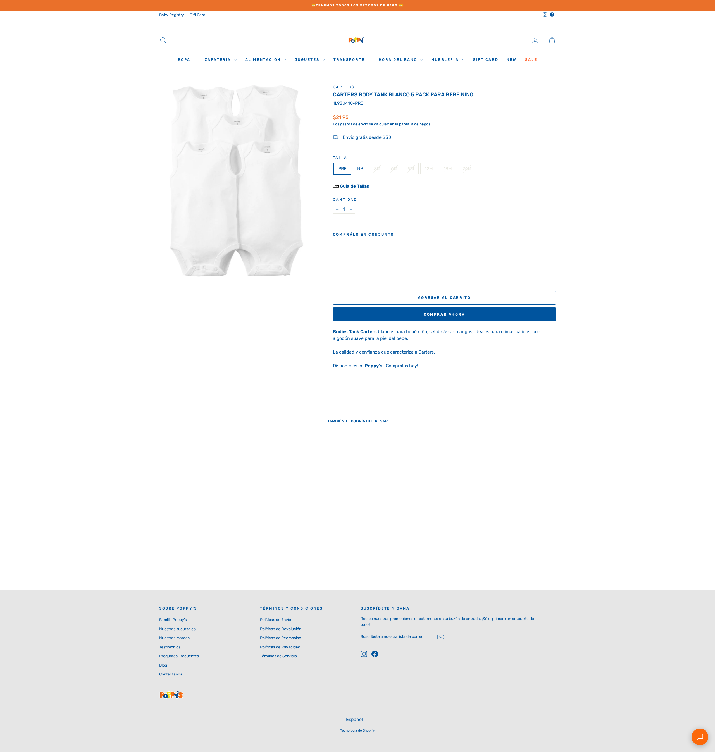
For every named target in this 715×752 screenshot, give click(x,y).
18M (448, 168)
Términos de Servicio (278, 656)
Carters (344, 87)
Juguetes (308, 60)
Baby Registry (171, 15)
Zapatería (219, 60)
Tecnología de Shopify (357, 730)
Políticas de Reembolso (280, 638)
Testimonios (169, 647)
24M (467, 168)
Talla (340, 158)
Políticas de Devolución (280, 629)
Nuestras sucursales (177, 629)
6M (394, 168)
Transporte (349, 60)
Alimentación (263, 60)
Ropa (185, 60)
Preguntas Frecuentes (179, 656)
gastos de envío (354, 124)
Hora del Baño (398, 60)
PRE (342, 168)
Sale (531, 60)
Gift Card (197, 15)
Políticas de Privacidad (280, 647)
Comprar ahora (444, 314)
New (512, 60)
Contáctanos (170, 674)
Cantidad (345, 199)
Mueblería (445, 60)
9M (411, 168)
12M (429, 168)
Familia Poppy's (173, 619)
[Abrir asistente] (700, 737)
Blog (163, 665)
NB (360, 168)
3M (377, 168)
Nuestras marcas (174, 638)
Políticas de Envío (275, 619)
